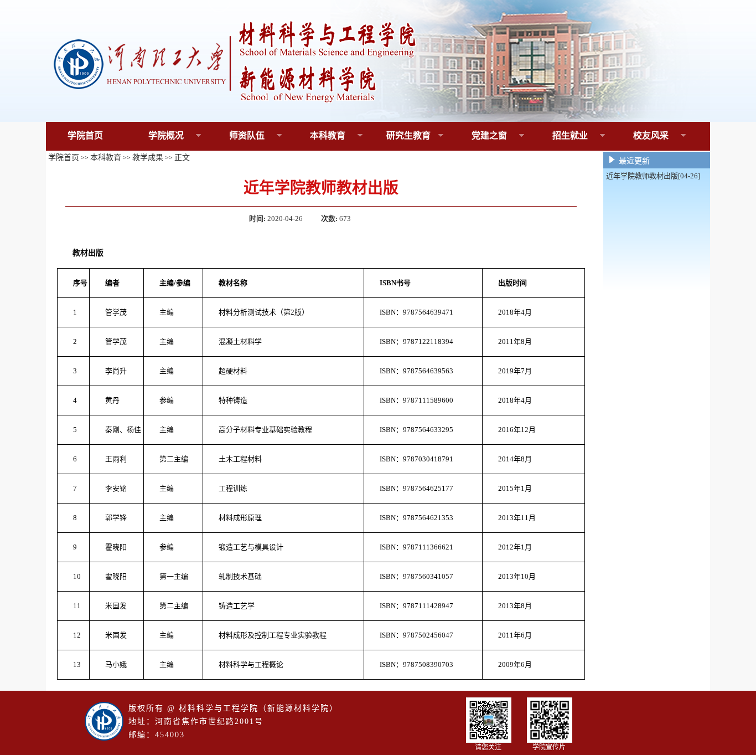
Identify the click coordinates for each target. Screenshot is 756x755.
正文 (182, 157)
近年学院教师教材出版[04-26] (653, 176)
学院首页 (85, 135)
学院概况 (155, 136)
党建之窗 (478, 136)
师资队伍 (236, 136)
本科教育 (316, 136)
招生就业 (559, 136)
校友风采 (640, 136)
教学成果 (147, 157)
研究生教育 (400, 136)
